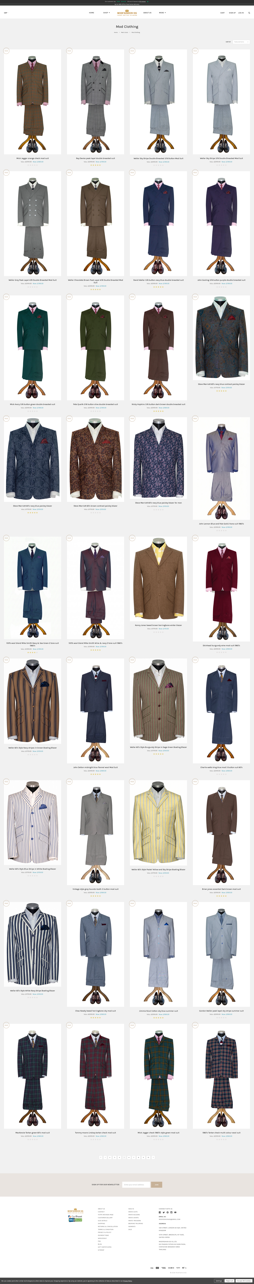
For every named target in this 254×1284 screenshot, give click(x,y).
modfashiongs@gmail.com (169, 1219)
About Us (147, 13)
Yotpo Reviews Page (105, 1215)
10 (148, 1157)
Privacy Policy (127, 1281)
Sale (130, 1229)
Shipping (101, 1223)
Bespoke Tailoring (135, 1223)
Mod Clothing (136, 32)
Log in (241, 13)
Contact (101, 1212)
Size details (102, 1221)
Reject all (229, 1281)
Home (91, 13)
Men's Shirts (133, 1218)
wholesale (102, 1238)
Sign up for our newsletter (105, 1185)
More (161, 13)
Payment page (103, 1235)
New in (131, 1209)
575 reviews (142, 1)
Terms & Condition (105, 1229)
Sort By (228, 42)
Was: (23, 162)
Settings (219, 1281)
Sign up (232, 13)
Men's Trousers (134, 1221)
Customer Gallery (105, 1218)
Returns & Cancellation (108, 1226)
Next (153, 1157)
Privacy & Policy (104, 1232)
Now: (35, 162)
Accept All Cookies (244, 1281)
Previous (100, 1157)
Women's (131, 1226)
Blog (100, 1244)
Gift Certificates (104, 1247)
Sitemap (101, 1250)
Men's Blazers (134, 1215)
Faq (99, 1241)
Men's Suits (124, 32)
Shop (105, 13)
